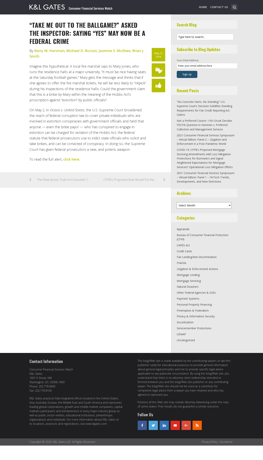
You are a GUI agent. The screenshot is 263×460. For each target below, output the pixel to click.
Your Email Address (188, 60)
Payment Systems (188, 298)
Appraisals (183, 229)
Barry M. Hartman (49, 50)
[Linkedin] (164, 425)
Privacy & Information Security (196, 316)
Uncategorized (186, 340)
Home (203, 7)
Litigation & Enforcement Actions (197, 269)
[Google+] (186, 425)
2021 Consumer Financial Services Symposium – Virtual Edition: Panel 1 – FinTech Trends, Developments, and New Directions (206, 177)
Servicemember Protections (194, 328)
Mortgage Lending (188, 275)
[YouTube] (175, 425)
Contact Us (219, 7)
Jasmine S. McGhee (115, 50)
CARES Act (183, 245)
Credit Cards (184, 251)
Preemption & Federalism (193, 310)
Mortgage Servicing (189, 281)
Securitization (185, 322)
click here (71, 159)
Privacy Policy (210, 442)
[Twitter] (153, 425)
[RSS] (197, 425)
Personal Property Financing (194, 304)
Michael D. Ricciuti (81, 50)
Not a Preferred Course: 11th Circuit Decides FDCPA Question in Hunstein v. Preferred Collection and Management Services (204, 125)
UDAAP (181, 334)
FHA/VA (181, 263)
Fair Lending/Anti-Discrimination (197, 257)
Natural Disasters (188, 286)
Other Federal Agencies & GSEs (196, 292)
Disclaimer (226, 442)
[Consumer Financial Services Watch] (70, 6)
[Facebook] (142, 425)
